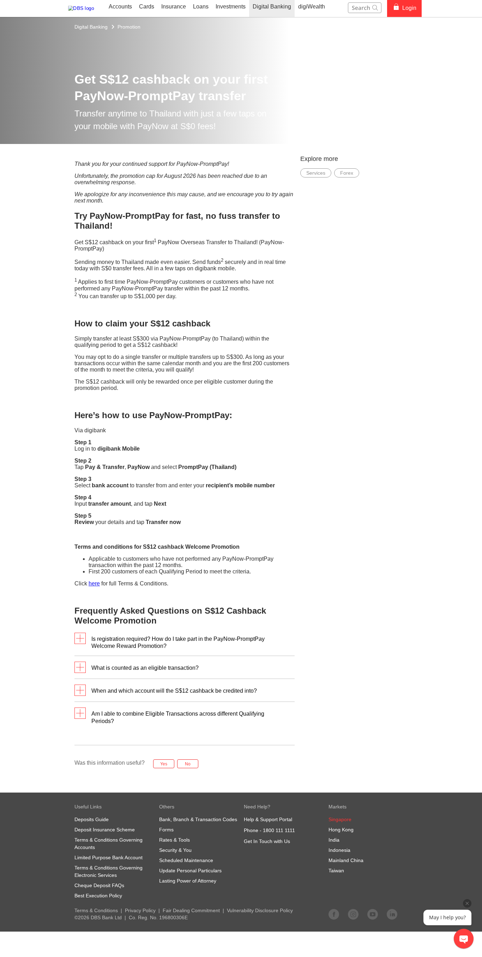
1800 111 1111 (279, 830)
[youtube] (372, 914)
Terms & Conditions (96, 910)
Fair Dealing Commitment (191, 910)
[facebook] (334, 914)
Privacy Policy (140, 910)
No (188, 764)
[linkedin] (392, 914)
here (94, 583)
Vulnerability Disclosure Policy (260, 910)
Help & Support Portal (268, 819)
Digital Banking (91, 27)
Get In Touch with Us (267, 841)
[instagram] (353, 914)
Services (315, 173)
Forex (346, 173)
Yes (163, 764)
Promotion (129, 27)
